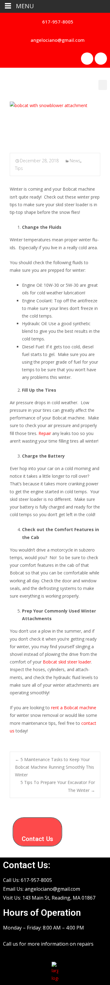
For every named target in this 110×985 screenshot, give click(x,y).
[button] (55, 22)
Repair (45, 433)
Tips (19, 168)
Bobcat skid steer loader (67, 662)
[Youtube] (101, 58)
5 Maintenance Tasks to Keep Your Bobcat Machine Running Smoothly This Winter (54, 767)
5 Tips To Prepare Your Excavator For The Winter (57, 786)
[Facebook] (87, 58)
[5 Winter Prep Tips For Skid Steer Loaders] (55, 123)
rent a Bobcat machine (73, 707)
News (75, 161)
